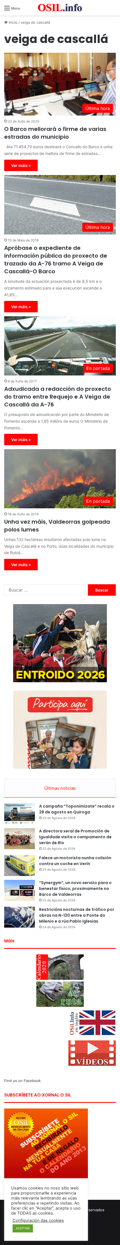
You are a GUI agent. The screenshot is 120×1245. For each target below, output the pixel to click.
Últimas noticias (60, 788)
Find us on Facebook (22, 1080)
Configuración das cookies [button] (38, 1220)
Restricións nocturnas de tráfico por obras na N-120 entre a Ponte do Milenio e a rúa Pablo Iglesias (76, 915)
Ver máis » (21, 165)
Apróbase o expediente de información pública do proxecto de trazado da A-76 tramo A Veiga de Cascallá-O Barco (55, 259)
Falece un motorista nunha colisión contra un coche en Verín (75, 860)
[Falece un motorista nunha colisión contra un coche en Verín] (19, 865)
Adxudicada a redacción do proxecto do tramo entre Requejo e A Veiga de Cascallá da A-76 (57, 396)
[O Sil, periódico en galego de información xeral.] (60, 7)
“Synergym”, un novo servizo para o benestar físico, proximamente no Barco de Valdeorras (75, 888)
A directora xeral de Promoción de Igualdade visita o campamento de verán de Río (75, 837)
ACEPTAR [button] (23, 1228)
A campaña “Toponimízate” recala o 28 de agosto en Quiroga (76, 809)
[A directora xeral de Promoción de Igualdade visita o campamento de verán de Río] (19, 838)
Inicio (13, 22)
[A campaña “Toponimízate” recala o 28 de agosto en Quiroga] (19, 813)
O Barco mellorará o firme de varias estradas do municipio (55, 133)
